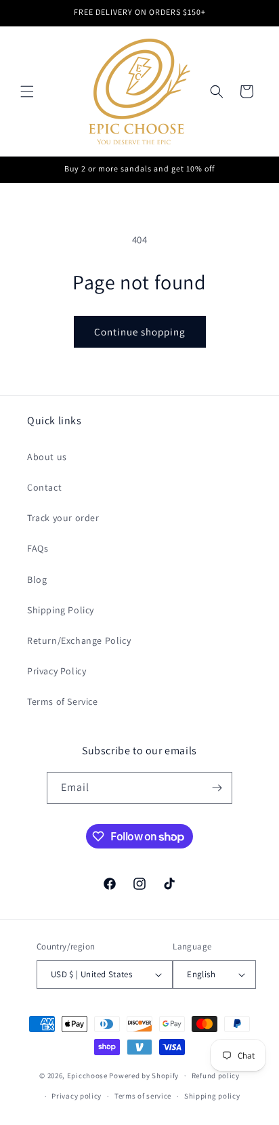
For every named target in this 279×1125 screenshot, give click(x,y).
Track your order (63, 518)
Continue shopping (140, 331)
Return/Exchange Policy (79, 640)
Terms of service (142, 1096)
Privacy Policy (56, 671)
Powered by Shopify (144, 1075)
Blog (37, 579)
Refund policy (216, 1075)
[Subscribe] (217, 788)
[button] (27, 91)
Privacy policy (76, 1096)
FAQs (37, 548)
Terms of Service (62, 701)
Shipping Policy (60, 610)
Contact (44, 487)
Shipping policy (212, 1096)
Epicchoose (87, 1075)
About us (47, 457)
